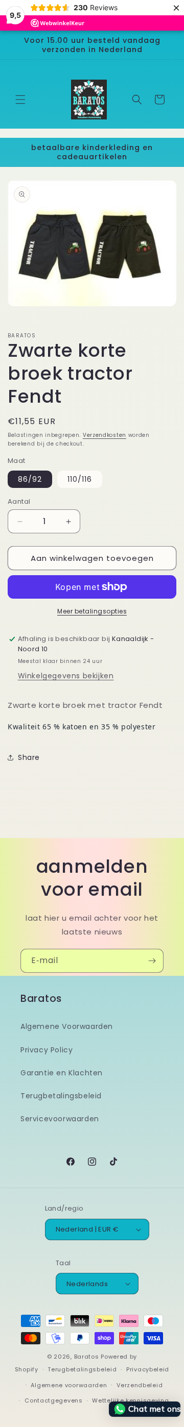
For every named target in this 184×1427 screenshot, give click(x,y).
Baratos (86, 1356)
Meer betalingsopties (92, 611)
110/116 (79, 479)
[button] (20, 99)
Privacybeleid (147, 1369)
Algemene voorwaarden (69, 1385)
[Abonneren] (152, 961)
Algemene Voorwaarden (66, 1026)
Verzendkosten (104, 435)
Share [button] (29, 757)
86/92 (30, 479)
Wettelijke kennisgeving (130, 1400)
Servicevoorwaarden (59, 1119)
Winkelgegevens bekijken (66, 676)
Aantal (19, 501)
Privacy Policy (46, 1050)
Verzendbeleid (140, 1385)
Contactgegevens (54, 1400)
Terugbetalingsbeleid (61, 1096)
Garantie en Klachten (61, 1073)
